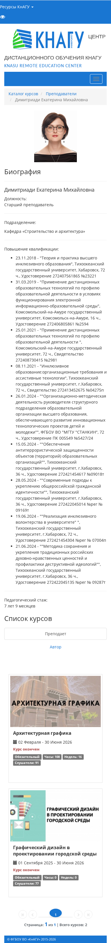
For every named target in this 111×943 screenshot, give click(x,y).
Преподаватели (61, 93)
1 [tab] (56, 914)
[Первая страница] (22, 914)
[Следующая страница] (78, 914)
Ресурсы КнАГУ (15, 6)
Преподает (55, 633)
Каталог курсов (23, 93)
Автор (55, 647)
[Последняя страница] (88, 914)
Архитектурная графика (42, 733)
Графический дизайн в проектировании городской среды (55, 850)
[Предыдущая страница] (32, 914)
